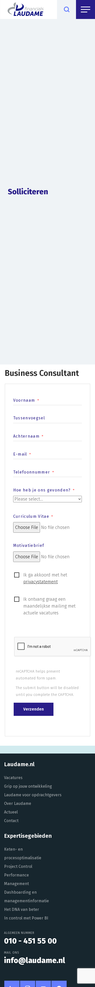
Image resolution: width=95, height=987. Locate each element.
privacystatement (40, 582)
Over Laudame (17, 803)
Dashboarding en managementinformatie (26, 896)
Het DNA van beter (21, 909)
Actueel (11, 812)
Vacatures (13, 777)
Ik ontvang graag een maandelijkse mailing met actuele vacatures (49, 606)
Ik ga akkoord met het (45, 578)
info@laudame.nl (34, 960)
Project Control (18, 866)
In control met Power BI (26, 918)
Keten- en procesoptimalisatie (22, 853)
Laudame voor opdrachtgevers (33, 794)
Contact (11, 820)
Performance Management (16, 879)
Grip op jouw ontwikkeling (28, 786)
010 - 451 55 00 (30, 941)
